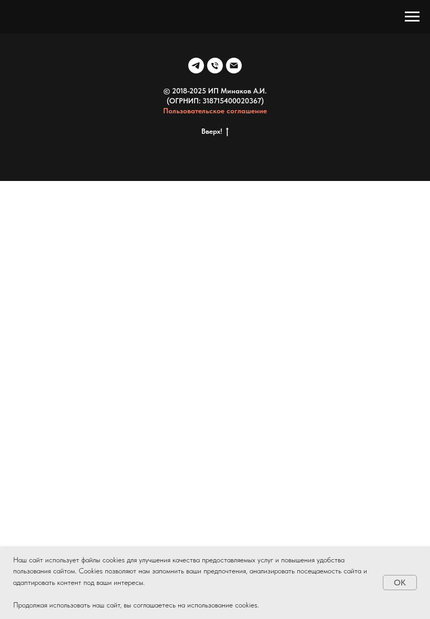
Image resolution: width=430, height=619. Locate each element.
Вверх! (211, 131)
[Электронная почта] (234, 65)
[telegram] (196, 65)
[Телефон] (215, 65)
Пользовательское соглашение (215, 110)
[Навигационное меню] (412, 17)
